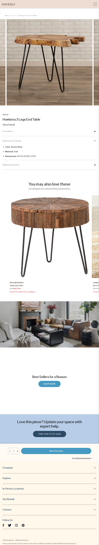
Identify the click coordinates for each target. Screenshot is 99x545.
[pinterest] (23, 525)
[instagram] (16, 525)
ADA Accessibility (45, 543)
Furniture (21, 15)
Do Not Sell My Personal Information (64, 543)
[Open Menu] (95, 4)
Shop (7, 15)
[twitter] (9, 525)
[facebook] (3, 525)
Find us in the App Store (10, 543)
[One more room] (17, 451)
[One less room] (10, 451)
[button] (8, 4)
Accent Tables (32, 15)
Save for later (56, 451)
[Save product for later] (7, 21)
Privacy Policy (23, 543)
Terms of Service (34, 543)
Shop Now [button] (49, 384)
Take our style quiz (49, 434)
